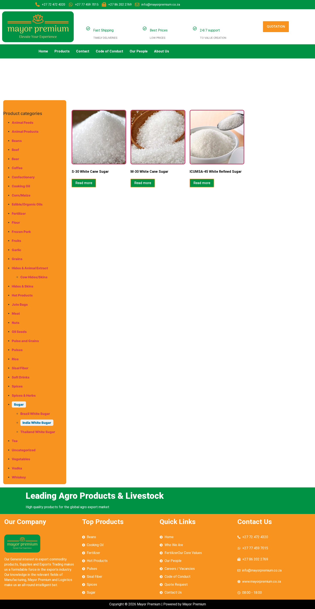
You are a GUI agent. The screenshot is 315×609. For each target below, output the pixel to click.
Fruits (16, 241)
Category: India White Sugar (64, 78)
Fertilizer (19, 213)
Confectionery (23, 177)
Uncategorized (24, 450)
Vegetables (21, 459)
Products (62, 51)
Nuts (16, 323)
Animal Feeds (22, 123)
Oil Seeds (19, 332)
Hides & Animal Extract (30, 268)
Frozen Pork (21, 232)
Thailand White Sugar (37, 432)
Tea (15, 441)
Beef (15, 150)
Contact (82, 51)
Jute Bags (20, 304)
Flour (16, 222)
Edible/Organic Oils (27, 204)
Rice (15, 359)
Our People (139, 51)
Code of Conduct (109, 51)
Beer (15, 159)
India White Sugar (36, 423)
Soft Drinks (21, 377)
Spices (17, 386)
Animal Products (25, 132)
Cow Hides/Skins (34, 277)
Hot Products (22, 295)
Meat (16, 313)
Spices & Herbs (24, 395)
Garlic (16, 250)
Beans (17, 141)
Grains (17, 259)
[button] (162, 51)
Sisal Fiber (20, 368)
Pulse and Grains (25, 341)
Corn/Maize (21, 195)
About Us (161, 51)
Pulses (17, 350)
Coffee (17, 168)
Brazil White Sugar (35, 414)
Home (43, 51)
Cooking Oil (21, 186)
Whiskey (19, 477)
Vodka (17, 468)
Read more (83, 183)
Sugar (19, 404)
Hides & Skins (22, 286)
